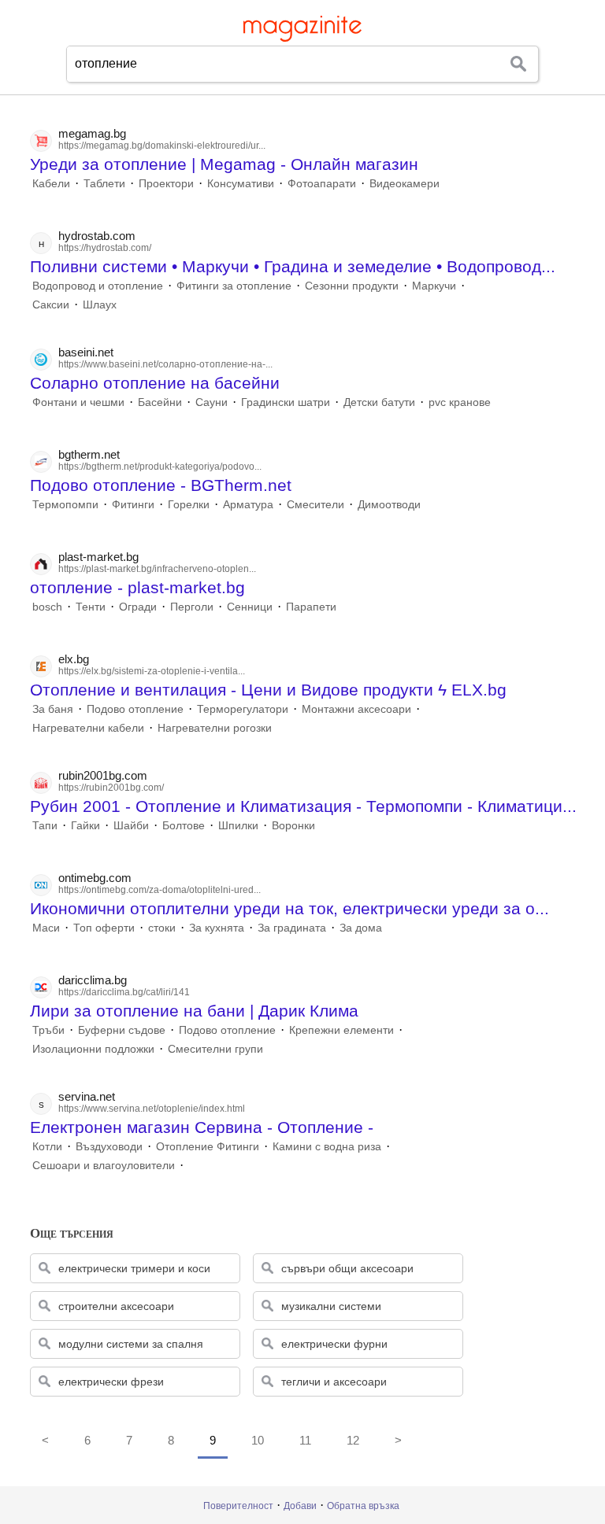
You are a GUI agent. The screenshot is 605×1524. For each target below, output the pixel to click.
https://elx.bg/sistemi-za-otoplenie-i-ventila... (151, 671)
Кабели (51, 183)
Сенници (250, 606)
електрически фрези (111, 1381)
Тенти (91, 606)
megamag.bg (92, 133)
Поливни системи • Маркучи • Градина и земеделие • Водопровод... (292, 266)
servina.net (86, 1096)
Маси (46, 927)
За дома (361, 927)
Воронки (293, 825)
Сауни (211, 402)
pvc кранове (460, 402)
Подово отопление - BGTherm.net (160, 485)
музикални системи (331, 1306)
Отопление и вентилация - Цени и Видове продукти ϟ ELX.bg (268, 690)
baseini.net (85, 352)
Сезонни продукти (352, 285)
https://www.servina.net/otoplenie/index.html (151, 1108)
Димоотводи (389, 504)
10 (257, 1440)
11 (305, 1440)
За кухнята (216, 927)
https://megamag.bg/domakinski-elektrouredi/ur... (161, 145)
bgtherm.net (89, 454)
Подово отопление (135, 709)
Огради (138, 606)
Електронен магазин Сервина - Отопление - (201, 1127)
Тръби (48, 1030)
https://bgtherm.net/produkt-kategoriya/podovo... (160, 466)
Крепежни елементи (341, 1030)
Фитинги (133, 504)
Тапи (45, 825)
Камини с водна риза (327, 1146)
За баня (52, 709)
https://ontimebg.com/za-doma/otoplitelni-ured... (159, 889)
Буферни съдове (121, 1030)
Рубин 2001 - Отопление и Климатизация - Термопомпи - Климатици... (303, 806)
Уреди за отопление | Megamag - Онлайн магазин (224, 164)
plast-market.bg (98, 556)
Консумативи (240, 183)
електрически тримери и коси (134, 1268)
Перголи (191, 606)
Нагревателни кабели (88, 727)
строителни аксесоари (116, 1306)
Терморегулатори (242, 709)
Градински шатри (285, 402)
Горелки (189, 504)
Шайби (131, 825)
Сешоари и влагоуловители (103, 1165)
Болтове (183, 825)
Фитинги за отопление (233, 285)
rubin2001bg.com (102, 775)
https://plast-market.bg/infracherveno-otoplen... (157, 568)
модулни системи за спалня (130, 1344)
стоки (162, 927)
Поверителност (238, 1505)
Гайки (85, 825)
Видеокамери (404, 183)
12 (353, 1440)
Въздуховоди (109, 1146)
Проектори (166, 183)
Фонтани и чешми (78, 402)
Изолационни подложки (93, 1048)
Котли (47, 1146)
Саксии (50, 304)
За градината (292, 927)
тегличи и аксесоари (334, 1381)
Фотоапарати (322, 183)
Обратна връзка (363, 1505)
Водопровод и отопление (97, 285)
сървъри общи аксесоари (347, 1268)
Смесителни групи (215, 1048)
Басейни (160, 402)
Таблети (104, 183)
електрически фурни (334, 1344)
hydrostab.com (96, 235)
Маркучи (434, 285)
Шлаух (100, 304)
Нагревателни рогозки (215, 727)
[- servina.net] (188, 1165)
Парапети (311, 606)
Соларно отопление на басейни (155, 383)
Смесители (315, 504)
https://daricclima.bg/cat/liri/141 (124, 992)
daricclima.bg (92, 980)
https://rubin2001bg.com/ (111, 787)
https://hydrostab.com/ (104, 247)
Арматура (248, 504)
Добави (300, 1505)
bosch (47, 606)
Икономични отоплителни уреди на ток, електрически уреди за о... (289, 908)
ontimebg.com (95, 877)
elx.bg (73, 659)
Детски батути (379, 402)
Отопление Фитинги (207, 1146)
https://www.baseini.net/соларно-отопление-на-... (165, 364)
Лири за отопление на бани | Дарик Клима (194, 1011)
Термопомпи (65, 504)
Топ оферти (104, 927)
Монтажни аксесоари (356, 709)
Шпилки (238, 825)
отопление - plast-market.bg (137, 587)
